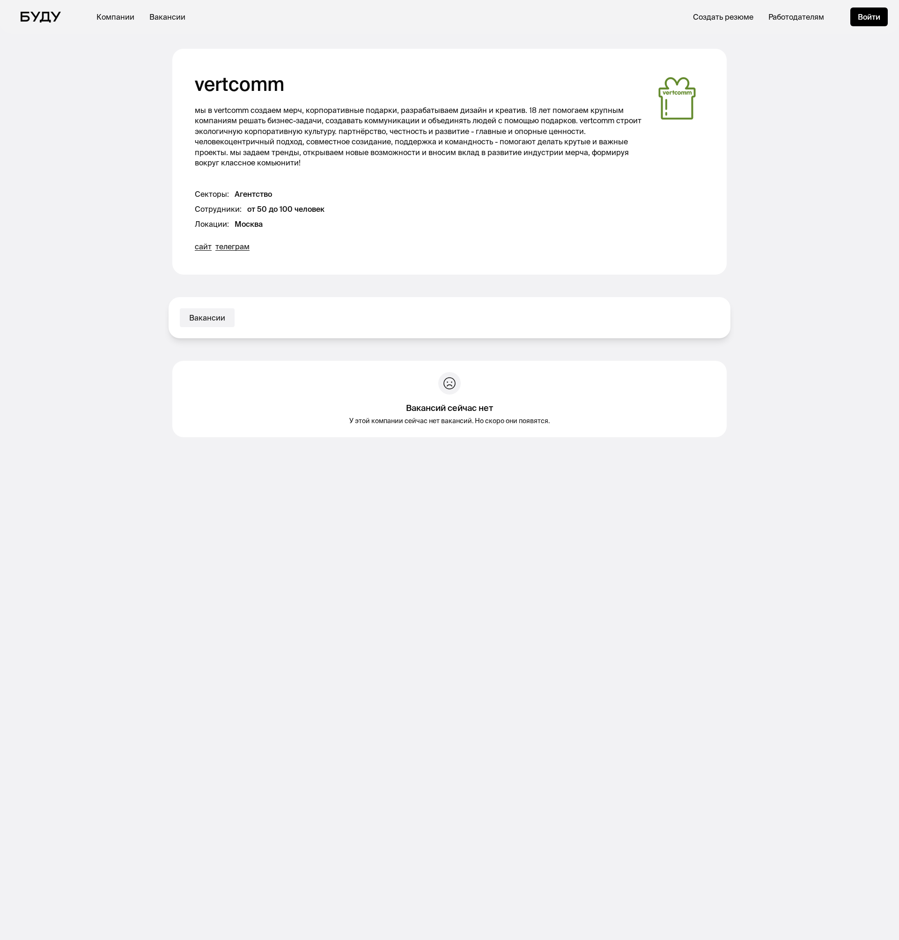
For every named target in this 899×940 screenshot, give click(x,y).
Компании (115, 17)
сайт (203, 246)
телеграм (232, 246)
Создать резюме (723, 17)
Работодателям (796, 17)
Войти (869, 17)
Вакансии (167, 17)
